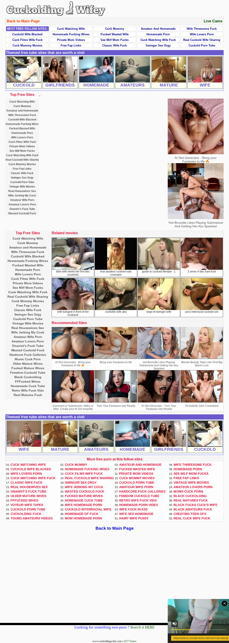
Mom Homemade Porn (83, 518)
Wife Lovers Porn (202, 34)
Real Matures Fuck (28, 395)
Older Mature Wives (28, 363)
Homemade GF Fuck (81, 514)
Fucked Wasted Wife (115, 34)
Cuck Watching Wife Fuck (158, 40)
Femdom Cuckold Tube (27, 372)
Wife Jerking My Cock (22, 195)
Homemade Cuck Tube (28, 386)
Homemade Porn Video (138, 505)
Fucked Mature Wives (27, 368)
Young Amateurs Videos (32, 518)
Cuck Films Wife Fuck (27, 40)
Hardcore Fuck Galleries (27, 354)
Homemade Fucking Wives (71, 34)
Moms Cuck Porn (28, 359)
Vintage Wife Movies (22, 186)
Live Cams (213, 21)
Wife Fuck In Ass (133, 509)
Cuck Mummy (114, 28)
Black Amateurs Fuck (193, 509)
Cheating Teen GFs (190, 514)
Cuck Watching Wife (71, 28)
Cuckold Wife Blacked (27, 34)
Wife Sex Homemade (136, 514)
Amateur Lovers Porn (22, 204)
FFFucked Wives (27, 381)
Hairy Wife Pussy (133, 518)
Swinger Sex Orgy (158, 45)
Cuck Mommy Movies (27, 45)
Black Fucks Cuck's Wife (195, 505)
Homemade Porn (158, 34)
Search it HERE (142, 627)
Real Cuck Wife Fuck (192, 518)
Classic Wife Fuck (114, 45)
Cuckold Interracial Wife (88, 509)
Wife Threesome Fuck (202, 28)
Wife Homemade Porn (83, 505)
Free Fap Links (71, 45)
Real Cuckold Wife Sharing (201, 40)
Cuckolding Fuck (26, 514)
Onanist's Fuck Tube (22, 209)
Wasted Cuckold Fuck (22, 213)
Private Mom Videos (71, 40)
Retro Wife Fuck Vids (28, 390)
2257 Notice (129, 641)
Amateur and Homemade (158, 28)
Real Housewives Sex (22, 191)
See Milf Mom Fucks (114, 40)
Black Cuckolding (27, 377)
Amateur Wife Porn (22, 200)
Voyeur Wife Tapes (27, 505)
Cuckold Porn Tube (202, 45)
